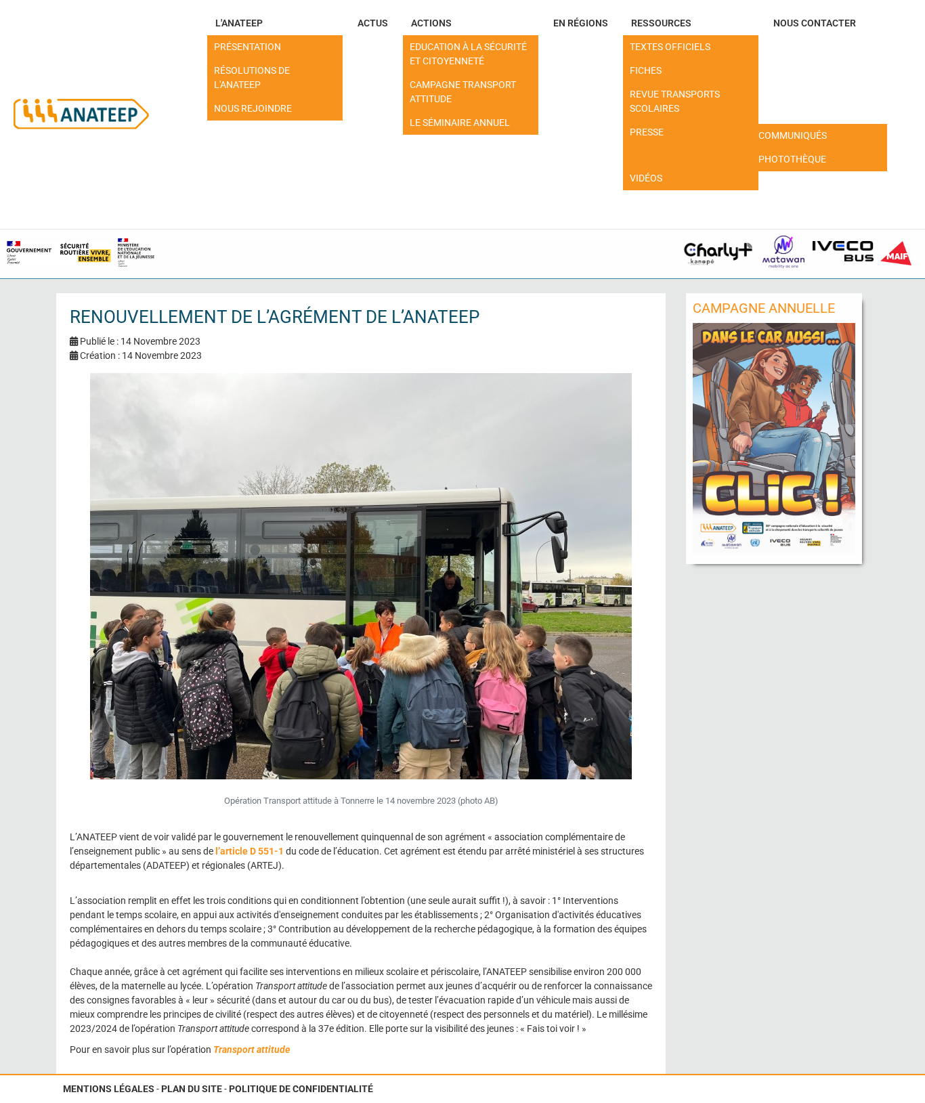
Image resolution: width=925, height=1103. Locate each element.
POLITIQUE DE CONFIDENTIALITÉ (301, 1088)
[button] (275, 23)
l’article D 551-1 (249, 851)
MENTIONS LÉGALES (108, 1088)
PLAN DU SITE (191, 1088)
